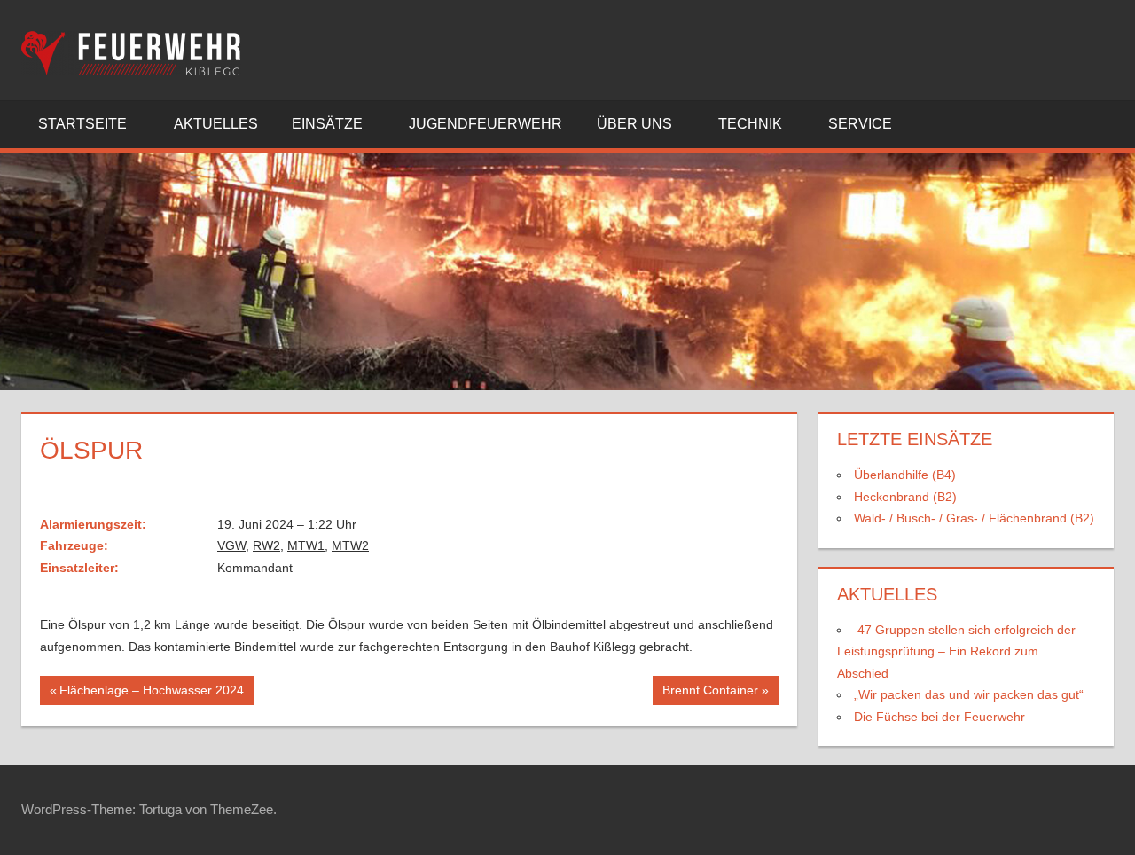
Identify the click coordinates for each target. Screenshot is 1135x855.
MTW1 (306, 545)
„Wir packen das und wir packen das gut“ (969, 694)
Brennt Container (709, 693)
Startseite (82, 123)
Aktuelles (216, 123)
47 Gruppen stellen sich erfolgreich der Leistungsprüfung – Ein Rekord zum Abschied (956, 651)
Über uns (634, 123)
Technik (750, 123)
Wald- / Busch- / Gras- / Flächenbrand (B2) (974, 518)
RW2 (266, 545)
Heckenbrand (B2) (905, 497)
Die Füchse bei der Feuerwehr (939, 717)
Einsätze (327, 123)
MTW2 (350, 545)
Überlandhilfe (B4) (905, 474)
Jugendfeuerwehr (485, 123)
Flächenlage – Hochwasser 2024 (151, 693)
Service (860, 123)
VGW (231, 545)
